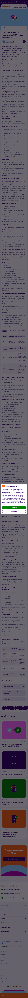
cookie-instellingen (15, 501)
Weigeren (14, 511)
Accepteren (14, 507)
